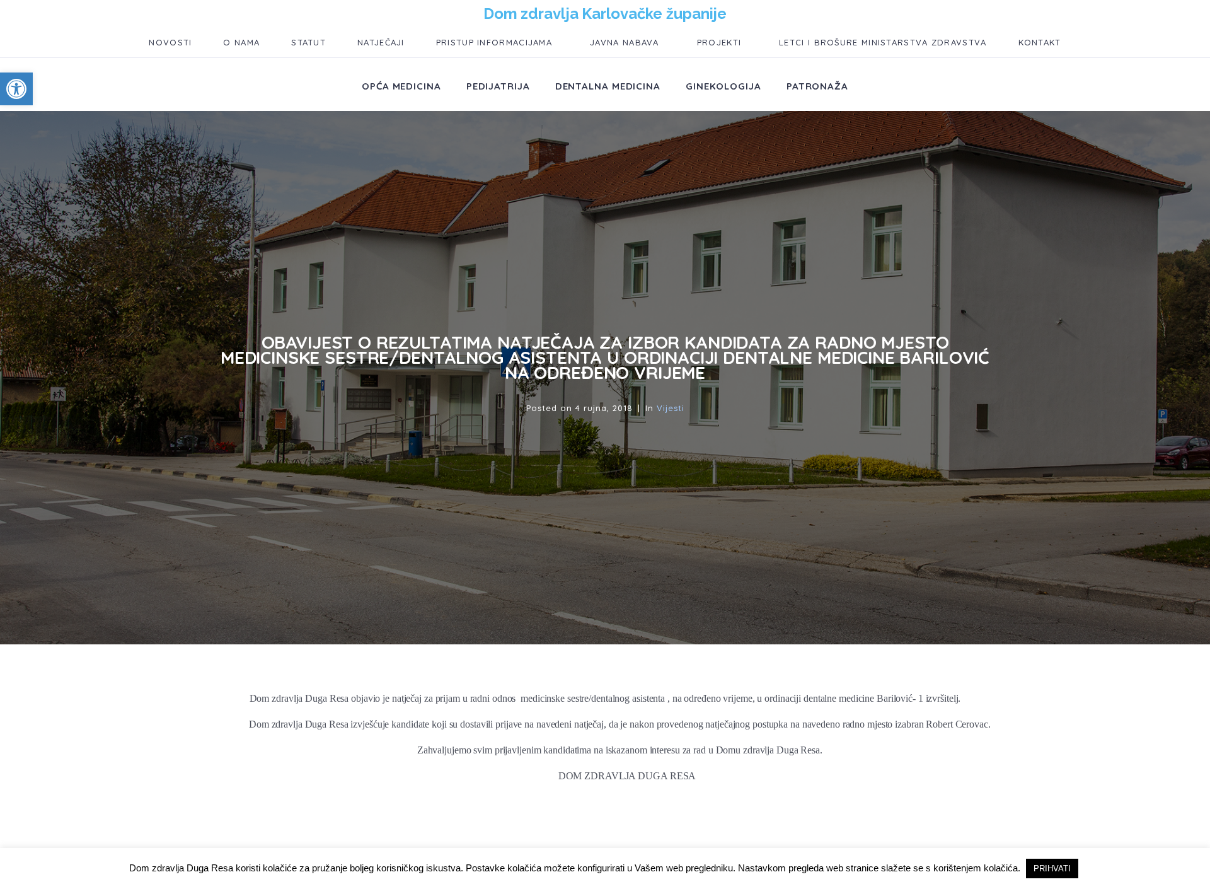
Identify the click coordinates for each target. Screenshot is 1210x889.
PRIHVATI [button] (1052, 868)
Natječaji (381, 42)
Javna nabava (624, 42)
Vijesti (670, 408)
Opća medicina (401, 86)
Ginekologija (723, 86)
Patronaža (817, 86)
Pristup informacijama (494, 42)
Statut (308, 42)
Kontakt (1039, 42)
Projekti (719, 42)
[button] (16, 89)
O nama (241, 42)
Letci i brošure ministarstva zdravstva (882, 42)
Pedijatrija (498, 86)
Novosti (170, 42)
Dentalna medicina (607, 86)
